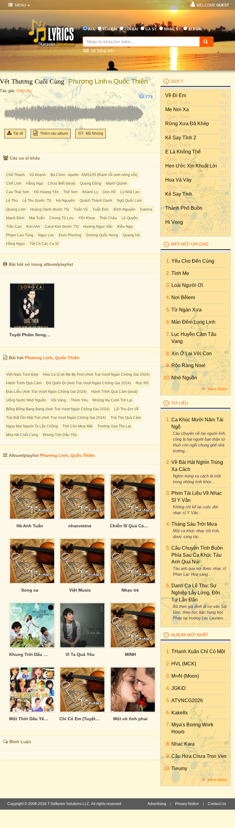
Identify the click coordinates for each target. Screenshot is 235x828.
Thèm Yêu (79, 400)
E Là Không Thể (183, 151)
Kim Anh (33, 226)
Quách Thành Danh (96, 200)
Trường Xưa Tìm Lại (114, 426)
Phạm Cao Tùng (19, 235)
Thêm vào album (53, 133)
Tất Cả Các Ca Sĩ (44, 244)
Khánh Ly (90, 192)
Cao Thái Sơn (17, 192)
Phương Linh (87, 81)
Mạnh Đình (15, 218)
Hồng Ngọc (15, 244)
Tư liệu (179, 403)
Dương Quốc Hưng (102, 235)
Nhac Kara (183, 744)
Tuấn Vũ (81, 209)
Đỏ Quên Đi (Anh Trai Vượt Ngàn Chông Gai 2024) (88, 383)
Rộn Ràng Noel (188, 365)
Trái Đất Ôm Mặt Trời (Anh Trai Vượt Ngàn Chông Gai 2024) (56, 418)
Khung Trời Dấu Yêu (60, 435)
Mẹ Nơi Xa (177, 109)
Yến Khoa (86, 218)
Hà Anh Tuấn (30, 525)
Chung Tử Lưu (61, 218)
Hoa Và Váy (178, 180)
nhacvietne (79, 525)
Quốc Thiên (131, 81)
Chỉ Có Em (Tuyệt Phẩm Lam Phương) (79, 718)
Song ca (29, 590)
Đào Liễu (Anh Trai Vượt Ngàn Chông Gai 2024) (46, 392)
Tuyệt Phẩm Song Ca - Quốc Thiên (29, 334)
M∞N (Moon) (185, 676)
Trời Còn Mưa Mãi (77, 426)
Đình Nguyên (125, 209)
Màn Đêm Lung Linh (193, 322)
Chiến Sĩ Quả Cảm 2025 (130, 525)
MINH (130, 654)
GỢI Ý (177, 81)
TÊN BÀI (110, 29)
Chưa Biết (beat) (61, 183)
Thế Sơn (70, 192)
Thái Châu (108, 218)
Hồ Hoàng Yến (46, 192)
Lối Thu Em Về (126, 409)
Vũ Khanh (37, 175)
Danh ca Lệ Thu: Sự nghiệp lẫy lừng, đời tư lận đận (195, 592)
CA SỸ (151, 29)
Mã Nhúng (94, 133)
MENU (20, 5)
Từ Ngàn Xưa (186, 309)
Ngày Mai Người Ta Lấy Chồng (32, 426)
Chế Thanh (15, 175)
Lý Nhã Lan (130, 192)
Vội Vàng (58, 400)
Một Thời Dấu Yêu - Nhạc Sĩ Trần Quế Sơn (29, 718)
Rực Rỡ (142, 383)
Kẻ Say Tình (178, 194)
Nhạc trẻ (130, 590)
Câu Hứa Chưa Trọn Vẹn (198, 756)
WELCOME (212, 5)
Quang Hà (131, 235)
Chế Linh (13, 183)
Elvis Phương (70, 235)
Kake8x (179, 712)
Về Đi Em (175, 95)
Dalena (146, 209)
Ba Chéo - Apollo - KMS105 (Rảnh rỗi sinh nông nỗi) (93, 175)
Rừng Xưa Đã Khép (187, 123)
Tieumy (179, 768)
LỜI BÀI (131, 29)
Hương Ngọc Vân (98, 226)
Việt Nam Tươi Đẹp (22, 374)
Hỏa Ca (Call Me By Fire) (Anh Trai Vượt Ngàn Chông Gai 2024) (96, 374)
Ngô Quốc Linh (129, 200)
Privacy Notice (187, 804)
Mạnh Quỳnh (116, 183)
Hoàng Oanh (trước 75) (49, 209)
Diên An (24, 90)
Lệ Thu (12, 200)
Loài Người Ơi (187, 285)
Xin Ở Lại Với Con (191, 353)
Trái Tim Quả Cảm (125, 418)
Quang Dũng (90, 183)
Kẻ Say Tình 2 (180, 137)
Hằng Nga (34, 183)
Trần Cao (14, 226)
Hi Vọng (174, 222)
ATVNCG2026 (187, 700)
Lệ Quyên (129, 218)
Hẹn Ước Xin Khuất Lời (191, 165)
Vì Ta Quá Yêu (80, 654)
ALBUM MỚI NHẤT (189, 634)
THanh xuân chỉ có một (198, 651)
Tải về (18, 133)
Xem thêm (216, 388)
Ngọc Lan (46, 235)
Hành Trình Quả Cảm (24, 383)
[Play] (10, 97)
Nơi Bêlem (183, 297)
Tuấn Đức (100, 209)
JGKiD (178, 688)
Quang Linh (16, 209)
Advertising (156, 804)
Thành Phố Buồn (183, 208)
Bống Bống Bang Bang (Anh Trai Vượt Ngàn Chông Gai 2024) (58, 409)
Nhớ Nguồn (184, 377)
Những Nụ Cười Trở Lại (112, 400)
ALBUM (195, 29)
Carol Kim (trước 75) (62, 226)
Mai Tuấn (37, 218)
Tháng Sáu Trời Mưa (194, 524)
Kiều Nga (125, 226)
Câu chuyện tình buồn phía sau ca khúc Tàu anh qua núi (197, 555)
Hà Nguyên (65, 200)
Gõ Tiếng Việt (102, 51)
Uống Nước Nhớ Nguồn (26, 400)
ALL (91, 29)
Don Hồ (109, 192)
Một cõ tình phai (130, 718)
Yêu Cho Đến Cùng (192, 261)
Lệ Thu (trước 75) (36, 200)
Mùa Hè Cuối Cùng (22, 435)
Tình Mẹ (180, 273)
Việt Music (80, 590)
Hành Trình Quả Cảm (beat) (114, 392)
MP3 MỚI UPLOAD (189, 244)
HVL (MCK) (183, 663)
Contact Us (217, 804)
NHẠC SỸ (172, 29)
